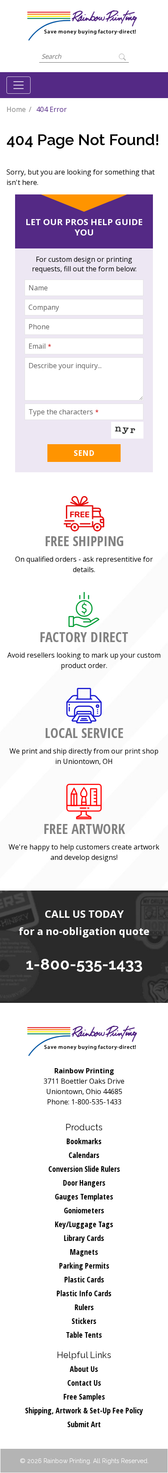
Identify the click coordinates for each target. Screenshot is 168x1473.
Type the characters (63, 412)
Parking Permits (84, 1265)
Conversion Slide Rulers (84, 1169)
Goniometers (84, 1210)
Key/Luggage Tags (84, 1224)
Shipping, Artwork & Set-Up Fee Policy (84, 1410)
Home (16, 109)
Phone (39, 326)
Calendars (84, 1155)
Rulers (84, 1307)
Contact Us (84, 1383)
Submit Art (84, 1424)
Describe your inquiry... (65, 365)
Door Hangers (84, 1182)
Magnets (84, 1252)
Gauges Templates (84, 1196)
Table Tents (84, 1335)
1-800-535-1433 (84, 964)
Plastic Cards (84, 1279)
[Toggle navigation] (18, 85)
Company (43, 307)
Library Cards (84, 1238)
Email (39, 346)
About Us (84, 1369)
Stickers (84, 1321)
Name (38, 288)
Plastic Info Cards (84, 1293)
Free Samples (84, 1396)
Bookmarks (84, 1141)
